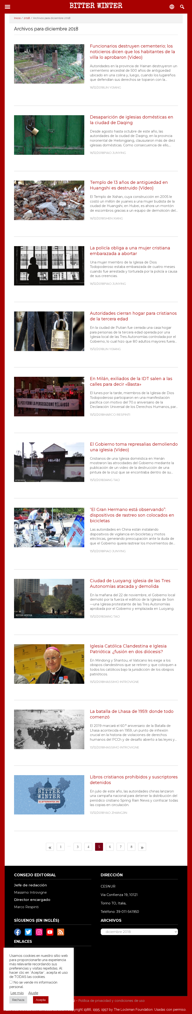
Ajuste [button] (33, 993)
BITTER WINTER (96, 6)
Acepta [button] (41, 1000)
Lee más (17, 993)
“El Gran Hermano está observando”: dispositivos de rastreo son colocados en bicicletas (132, 515)
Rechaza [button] (18, 1000)
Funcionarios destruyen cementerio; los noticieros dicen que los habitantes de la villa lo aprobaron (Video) (132, 52)
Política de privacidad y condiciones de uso (111, 1001)
